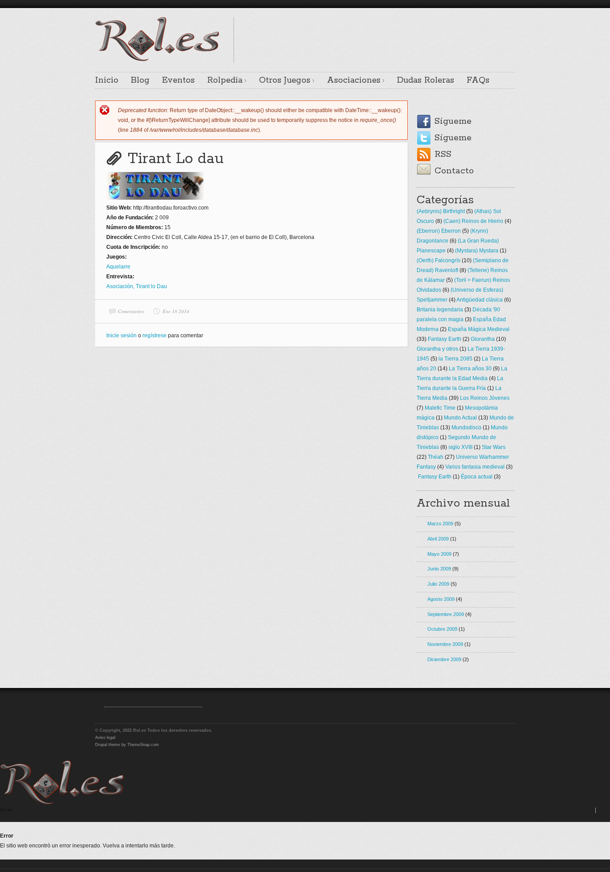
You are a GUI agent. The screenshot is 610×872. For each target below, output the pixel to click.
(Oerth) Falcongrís (438, 260)
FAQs (478, 80)
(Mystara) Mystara (476, 250)
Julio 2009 (438, 584)
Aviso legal (105, 737)
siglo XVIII (460, 447)
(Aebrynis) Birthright (441, 211)
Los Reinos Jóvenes (485, 398)
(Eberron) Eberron (439, 231)
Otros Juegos (284, 80)
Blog (140, 80)
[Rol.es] (157, 60)
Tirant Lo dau (176, 158)
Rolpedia (224, 80)
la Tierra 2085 (455, 359)
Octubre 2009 (442, 629)
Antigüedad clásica (479, 300)
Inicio (106, 80)
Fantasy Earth (444, 339)
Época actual (477, 477)
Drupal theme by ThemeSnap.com (127, 744)
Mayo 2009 (439, 554)
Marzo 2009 (440, 523)
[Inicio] (62, 803)
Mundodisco (466, 427)
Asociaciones (353, 80)
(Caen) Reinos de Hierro (473, 221)
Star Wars (494, 447)
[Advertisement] (410, 30)
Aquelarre (118, 267)
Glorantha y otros (437, 349)
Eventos (178, 80)
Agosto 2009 (441, 599)
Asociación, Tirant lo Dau (136, 286)
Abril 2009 (438, 538)
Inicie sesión (121, 335)
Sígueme (453, 121)
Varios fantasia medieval (475, 467)
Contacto (454, 170)
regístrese (154, 335)
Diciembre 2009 (444, 659)
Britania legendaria (440, 309)
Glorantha (483, 339)
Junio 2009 (439, 568)
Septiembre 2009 (445, 614)
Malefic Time (440, 408)
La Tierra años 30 (470, 368)
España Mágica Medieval (479, 329)
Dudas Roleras (425, 80)
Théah (435, 457)
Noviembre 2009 (445, 644)
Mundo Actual (460, 418)
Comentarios (131, 311)
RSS (443, 154)
